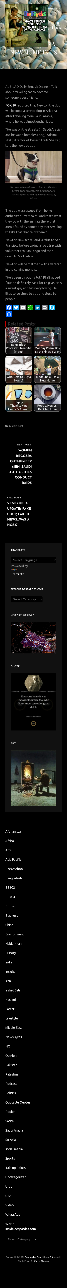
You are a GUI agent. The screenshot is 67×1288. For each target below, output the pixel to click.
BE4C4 (10, 897)
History (10, 953)
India (8, 962)
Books (9, 906)
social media (14, 1149)
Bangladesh (13, 878)
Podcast (11, 1083)
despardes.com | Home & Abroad (42, 1257)
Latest (9, 1009)
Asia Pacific (13, 859)
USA (8, 1195)
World (9, 1223)
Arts (8, 850)
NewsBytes (13, 1037)
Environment (14, 934)
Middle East (16, 425)
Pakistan (11, 1065)
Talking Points (15, 1167)
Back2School (14, 869)
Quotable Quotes (17, 1102)
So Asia (10, 1139)
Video (9, 1205)
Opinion (11, 1055)
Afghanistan (14, 831)
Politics (10, 1093)
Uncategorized (15, 1177)
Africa (9, 841)
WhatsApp (12, 1214)
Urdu (8, 1186)
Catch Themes (41, 1261)
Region (10, 1111)
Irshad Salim (14, 990)
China (9, 925)
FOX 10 (10, 105)
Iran (8, 981)
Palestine (12, 1074)
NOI (8, 1046)
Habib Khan (13, 943)
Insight (10, 971)
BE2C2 (10, 887)
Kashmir (11, 999)
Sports (10, 1158)
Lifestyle (11, 1018)
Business (11, 915)
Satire (9, 1121)
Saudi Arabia (14, 1130)
